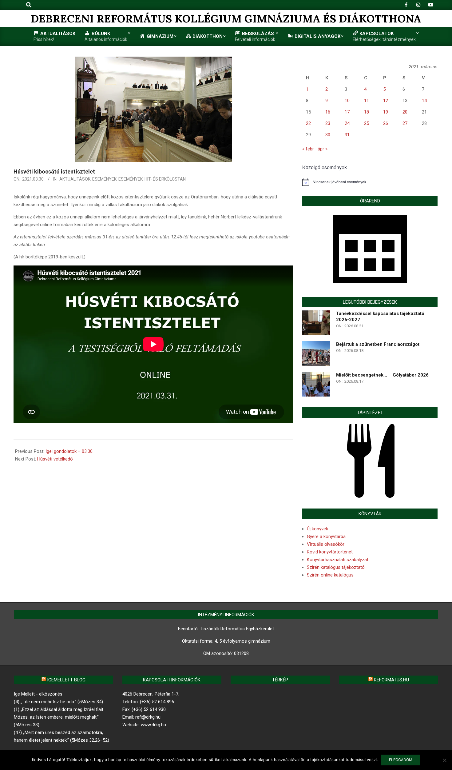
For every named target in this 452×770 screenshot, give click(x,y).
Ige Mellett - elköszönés (38, 694)
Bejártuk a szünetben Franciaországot (377, 344)
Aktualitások (74, 179)
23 (327, 123)
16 (327, 112)
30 (327, 135)
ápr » (322, 149)
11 (366, 100)
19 (385, 112)
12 (385, 100)
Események (104, 179)
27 (404, 123)
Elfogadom (400, 759)
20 (404, 112)
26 (385, 123)
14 (424, 100)
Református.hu (391, 680)
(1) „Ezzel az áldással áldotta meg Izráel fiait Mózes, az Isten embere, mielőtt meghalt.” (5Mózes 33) (58, 717)
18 (366, 112)
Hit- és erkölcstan (165, 179)
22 (308, 123)
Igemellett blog (66, 680)
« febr (308, 149)
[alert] (370, 182)
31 (347, 135)
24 (347, 123)
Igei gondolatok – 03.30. (69, 451)
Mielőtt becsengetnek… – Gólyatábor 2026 (382, 375)
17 (347, 112)
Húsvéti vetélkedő (55, 459)
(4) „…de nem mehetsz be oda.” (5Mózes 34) (58, 701)
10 (347, 100)
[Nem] (444, 760)
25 (366, 123)
